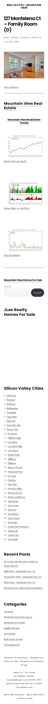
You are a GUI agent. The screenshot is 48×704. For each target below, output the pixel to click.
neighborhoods (11, 628)
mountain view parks (14, 622)
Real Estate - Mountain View (24, 6)
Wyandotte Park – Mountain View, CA (23, 576)
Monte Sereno (15, 467)
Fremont (12, 433)
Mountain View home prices (18, 617)
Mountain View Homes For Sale (23, 280)
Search (7, 286)
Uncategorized (11, 644)
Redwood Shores (16, 497)
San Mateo (13, 514)
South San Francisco (18, 526)
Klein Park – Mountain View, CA (19, 582)
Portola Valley (15, 488)
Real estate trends (13, 639)
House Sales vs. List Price (17, 208)
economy (8, 611)
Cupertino (12, 416)
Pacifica (12, 480)
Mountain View (15, 471)
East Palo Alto (14, 425)
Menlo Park (13, 454)
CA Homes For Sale (25, 698)
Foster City (12, 429)
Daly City (11, 421)
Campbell (11, 412)
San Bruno (13, 501)
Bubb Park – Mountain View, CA (19, 571)
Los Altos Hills (15, 446)
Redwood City (15, 492)
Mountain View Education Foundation (23, 588)
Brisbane (11, 404)
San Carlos (13, 505)
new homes (9, 633)
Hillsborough (14, 437)
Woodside (13, 539)
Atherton (11, 395)
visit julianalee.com (24, 687)
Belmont (11, 399)
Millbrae (12, 459)
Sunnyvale (13, 530)
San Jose (12, 509)
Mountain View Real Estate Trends (24, 121)
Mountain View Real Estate (23, 106)
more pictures (11, 87)
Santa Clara (14, 518)
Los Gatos (13, 450)
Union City (13, 535)
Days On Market (12, 255)
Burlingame (12, 408)
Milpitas (12, 463)
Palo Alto (12, 484)
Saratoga (12, 522)
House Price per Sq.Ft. (15, 161)
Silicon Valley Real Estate (14, 695)
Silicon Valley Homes (35, 695)
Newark (12, 476)
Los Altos (12, 442)
